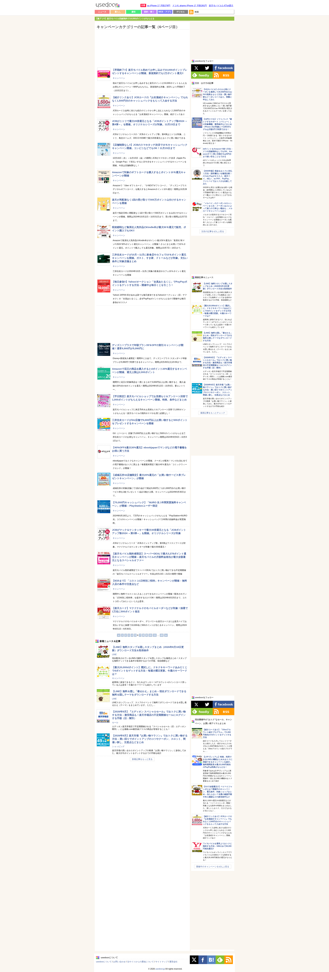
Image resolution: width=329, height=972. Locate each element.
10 (150, 635)
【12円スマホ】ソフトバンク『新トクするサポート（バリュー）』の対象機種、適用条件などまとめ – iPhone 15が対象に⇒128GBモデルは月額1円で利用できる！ (217, 124)
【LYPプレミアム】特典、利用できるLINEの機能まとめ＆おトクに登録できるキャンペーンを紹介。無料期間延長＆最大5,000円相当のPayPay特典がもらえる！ (217, 762)
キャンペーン (119, 78)
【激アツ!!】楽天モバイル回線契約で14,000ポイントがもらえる (124, 18)
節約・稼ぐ (149, 12)
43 (162, 635)
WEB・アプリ (164, 12)
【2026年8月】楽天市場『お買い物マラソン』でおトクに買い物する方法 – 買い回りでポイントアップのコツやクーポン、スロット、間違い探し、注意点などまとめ (150, 739)
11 (155, 635)
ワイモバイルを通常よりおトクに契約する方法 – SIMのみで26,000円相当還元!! (217, 846)
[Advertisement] (142, 47)
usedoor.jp (160, 969)
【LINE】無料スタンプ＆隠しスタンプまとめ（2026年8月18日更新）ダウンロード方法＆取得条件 (217, 286)
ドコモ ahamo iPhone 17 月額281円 (189, 5)
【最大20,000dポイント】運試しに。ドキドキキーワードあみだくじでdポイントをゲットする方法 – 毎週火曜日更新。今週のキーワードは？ (149, 670)
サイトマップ (161, 962)
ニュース (102, 12)
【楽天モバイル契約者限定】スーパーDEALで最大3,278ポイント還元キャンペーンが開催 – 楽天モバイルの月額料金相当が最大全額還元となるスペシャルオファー (149, 557)
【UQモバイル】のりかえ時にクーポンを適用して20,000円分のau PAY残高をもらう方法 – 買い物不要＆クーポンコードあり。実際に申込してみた (217, 94)
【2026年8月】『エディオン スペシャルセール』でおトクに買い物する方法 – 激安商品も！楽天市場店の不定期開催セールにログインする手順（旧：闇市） (149, 715)
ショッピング (118, 746)
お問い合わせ (119, 962)
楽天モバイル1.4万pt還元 (221, 5)
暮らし (118, 12)
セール (115, 722)
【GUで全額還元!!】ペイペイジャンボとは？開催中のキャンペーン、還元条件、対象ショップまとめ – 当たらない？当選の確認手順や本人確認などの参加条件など (217, 791)
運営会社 (173, 962)
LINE (114, 654)
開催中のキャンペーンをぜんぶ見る (212, 866)
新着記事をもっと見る (142, 759)
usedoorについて (104, 962)
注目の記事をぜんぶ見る (212, 231)
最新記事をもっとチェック (212, 413)
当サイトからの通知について (140, 962)
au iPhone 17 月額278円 (158, 5)
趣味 (133, 12)
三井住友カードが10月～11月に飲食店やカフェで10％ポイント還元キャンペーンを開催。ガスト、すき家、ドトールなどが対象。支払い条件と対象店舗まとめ (150, 258)
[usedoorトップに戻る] (107, 5)
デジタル (180, 12)
